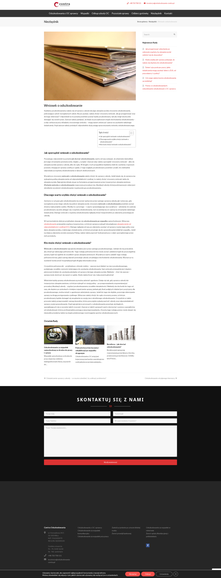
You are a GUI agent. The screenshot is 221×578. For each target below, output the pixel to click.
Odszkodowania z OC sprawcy (63, 13)
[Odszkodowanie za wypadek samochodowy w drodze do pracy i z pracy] (58, 334)
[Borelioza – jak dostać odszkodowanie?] (121, 333)
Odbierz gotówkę (139, 13)
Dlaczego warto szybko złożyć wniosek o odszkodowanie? (114, 140)
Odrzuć (148, 574)
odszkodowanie (50, 224)
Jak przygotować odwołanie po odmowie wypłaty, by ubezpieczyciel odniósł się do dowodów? (156, 52)
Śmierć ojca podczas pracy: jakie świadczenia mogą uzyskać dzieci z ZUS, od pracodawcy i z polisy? (159, 70)
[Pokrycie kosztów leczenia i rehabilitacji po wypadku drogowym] (89, 335)
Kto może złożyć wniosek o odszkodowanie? (115, 145)
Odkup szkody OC (100, 13)
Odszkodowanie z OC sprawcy (90, 527)
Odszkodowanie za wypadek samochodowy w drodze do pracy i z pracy (58, 350)
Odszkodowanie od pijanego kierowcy (160, 378)
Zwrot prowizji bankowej (121, 533)
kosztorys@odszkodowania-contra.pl (160, 3)
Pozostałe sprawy (120, 13)
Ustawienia (164, 574)
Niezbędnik (156, 13)
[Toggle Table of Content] (130, 133)
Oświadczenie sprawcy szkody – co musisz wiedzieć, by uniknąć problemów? (76, 378)
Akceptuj (132, 574)
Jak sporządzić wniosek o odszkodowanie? (115, 136)
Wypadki (85, 13)
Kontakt (168, 13)
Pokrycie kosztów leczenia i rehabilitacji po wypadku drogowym (87, 350)
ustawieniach (112, 575)
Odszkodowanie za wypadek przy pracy (93, 536)
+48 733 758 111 (135, 3)
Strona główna (142, 22)
